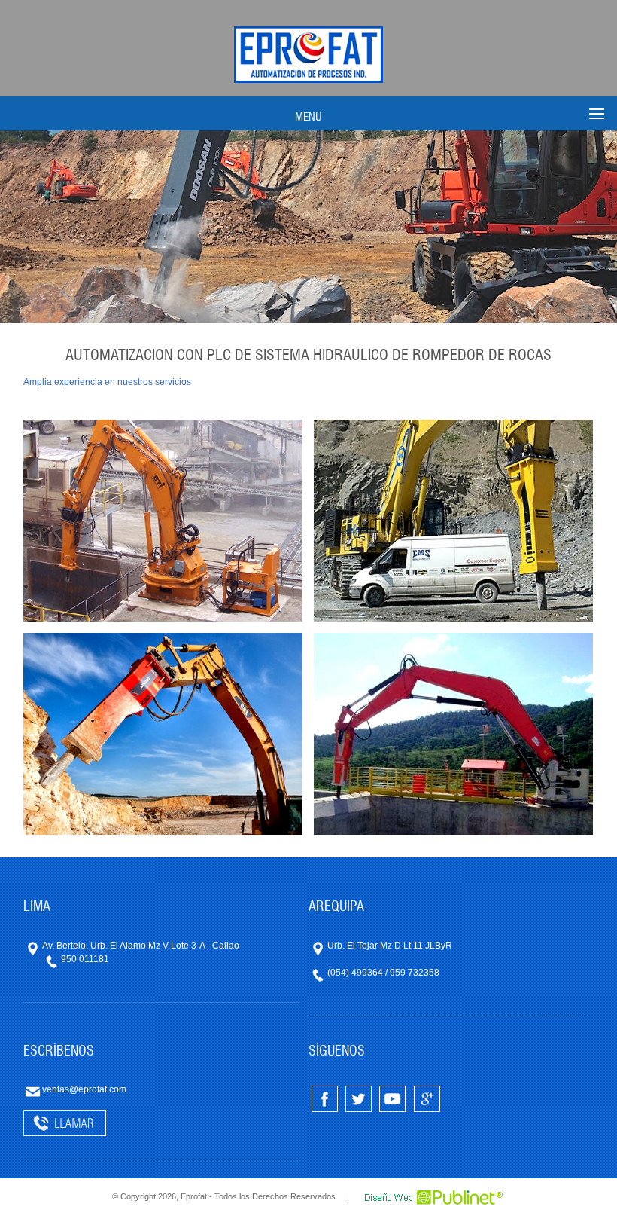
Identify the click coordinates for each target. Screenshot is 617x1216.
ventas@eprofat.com (84, 1089)
